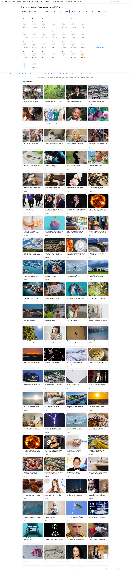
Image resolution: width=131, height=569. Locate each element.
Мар (47, 11)
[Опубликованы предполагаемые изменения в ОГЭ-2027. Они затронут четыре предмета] (98, 533)
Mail (2, 568)
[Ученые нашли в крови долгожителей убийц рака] (54, 161)
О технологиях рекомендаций (102, 568)
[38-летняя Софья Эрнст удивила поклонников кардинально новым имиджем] (76, 533)
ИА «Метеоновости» (126, 568)
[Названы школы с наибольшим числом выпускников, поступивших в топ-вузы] (54, 511)
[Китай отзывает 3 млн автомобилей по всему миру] (98, 95)
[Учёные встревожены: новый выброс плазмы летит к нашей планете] (33, 445)
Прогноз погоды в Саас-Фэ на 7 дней (60, 73)
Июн (66, 11)
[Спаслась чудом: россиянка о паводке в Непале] (54, 314)
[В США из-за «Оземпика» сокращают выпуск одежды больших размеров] (54, 117)
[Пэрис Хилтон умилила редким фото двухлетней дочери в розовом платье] (54, 445)
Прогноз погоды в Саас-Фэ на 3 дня (19, 73)
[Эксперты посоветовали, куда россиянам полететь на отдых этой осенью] (76, 226)
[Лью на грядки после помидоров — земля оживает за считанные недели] (98, 292)
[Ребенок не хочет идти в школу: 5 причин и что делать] (76, 314)
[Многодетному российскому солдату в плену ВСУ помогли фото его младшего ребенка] (33, 95)
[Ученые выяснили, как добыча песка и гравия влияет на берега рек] (54, 555)
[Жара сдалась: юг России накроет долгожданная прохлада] (98, 139)
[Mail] (2, 1)
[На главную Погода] (6, 1)
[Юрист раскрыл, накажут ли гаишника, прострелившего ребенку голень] (54, 183)
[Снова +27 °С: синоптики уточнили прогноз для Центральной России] (33, 336)
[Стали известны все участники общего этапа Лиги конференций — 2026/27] (54, 533)
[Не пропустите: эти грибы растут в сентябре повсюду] (54, 270)
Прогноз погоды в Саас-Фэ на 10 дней (81, 73)
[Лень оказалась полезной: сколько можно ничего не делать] (33, 183)
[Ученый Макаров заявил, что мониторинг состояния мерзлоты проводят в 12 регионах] (76, 358)
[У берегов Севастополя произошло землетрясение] (33, 270)
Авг (79, 11)
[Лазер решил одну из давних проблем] (76, 402)
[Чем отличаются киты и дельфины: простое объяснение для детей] (76, 292)
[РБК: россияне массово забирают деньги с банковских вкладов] (54, 226)
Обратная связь (112, 568)
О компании (6, 568)
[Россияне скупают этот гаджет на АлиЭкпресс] (33, 555)
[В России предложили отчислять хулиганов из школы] (33, 204)
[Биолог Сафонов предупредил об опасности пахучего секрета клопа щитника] (54, 336)
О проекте (79, 568)
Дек (105, 11)
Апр (54, 11)
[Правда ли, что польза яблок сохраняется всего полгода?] (33, 467)
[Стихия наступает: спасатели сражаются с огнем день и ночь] (33, 358)
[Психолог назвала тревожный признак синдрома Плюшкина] (98, 183)
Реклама (11, 568)
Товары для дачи (117, 73)
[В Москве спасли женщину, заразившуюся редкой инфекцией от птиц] (76, 445)
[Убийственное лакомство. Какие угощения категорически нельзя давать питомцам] (33, 117)
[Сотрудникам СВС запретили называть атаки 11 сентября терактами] (76, 489)
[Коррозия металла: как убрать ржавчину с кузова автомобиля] (98, 248)
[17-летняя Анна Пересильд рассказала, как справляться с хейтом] (54, 489)
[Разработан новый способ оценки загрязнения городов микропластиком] (54, 467)
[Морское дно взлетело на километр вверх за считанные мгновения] (33, 248)
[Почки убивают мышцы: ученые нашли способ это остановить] (33, 380)
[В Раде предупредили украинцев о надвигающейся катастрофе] (76, 511)
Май (60, 11)
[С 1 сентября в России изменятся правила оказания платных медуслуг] (98, 467)
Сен (86, 11)
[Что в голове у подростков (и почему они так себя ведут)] (33, 139)
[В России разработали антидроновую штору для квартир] (76, 380)
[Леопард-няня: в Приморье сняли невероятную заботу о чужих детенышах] (54, 95)
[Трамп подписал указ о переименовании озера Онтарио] (33, 511)
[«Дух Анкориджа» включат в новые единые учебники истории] (54, 204)
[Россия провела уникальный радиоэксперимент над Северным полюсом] (76, 270)
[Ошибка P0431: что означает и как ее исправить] (33, 533)
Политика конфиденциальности (88, 568)
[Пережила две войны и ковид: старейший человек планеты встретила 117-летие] (76, 139)
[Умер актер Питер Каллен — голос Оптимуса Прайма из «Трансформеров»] (76, 467)
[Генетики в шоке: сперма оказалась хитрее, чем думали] (54, 358)
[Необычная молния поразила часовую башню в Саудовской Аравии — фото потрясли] (54, 423)
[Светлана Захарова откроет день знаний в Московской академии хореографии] (98, 511)
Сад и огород (107, 73)
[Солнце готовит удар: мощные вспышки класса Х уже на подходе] (98, 204)
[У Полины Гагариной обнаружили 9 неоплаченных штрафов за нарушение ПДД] (76, 204)
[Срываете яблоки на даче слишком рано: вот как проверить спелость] (98, 161)
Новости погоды (97, 73)
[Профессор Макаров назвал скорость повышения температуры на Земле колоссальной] (98, 402)
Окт (92, 11)
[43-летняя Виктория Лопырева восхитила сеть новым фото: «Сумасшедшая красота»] (98, 380)
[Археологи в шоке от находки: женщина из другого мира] (33, 161)
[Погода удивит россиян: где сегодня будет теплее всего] (98, 270)
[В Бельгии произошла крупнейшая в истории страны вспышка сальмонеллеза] (33, 226)
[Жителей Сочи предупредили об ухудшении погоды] (98, 336)
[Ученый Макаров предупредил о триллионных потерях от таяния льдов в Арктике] (76, 423)
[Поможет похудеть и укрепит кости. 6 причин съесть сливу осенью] (98, 117)
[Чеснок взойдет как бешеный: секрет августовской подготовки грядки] (76, 183)
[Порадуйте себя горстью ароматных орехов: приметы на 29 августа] (54, 248)
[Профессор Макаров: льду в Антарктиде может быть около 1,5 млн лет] (33, 402)
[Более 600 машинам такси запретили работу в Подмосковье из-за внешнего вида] (33, 292)
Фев (41, 11)
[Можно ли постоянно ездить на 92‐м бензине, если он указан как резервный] (98, 226)
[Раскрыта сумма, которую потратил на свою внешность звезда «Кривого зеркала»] (76, 117)
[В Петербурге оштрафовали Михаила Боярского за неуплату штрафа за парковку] (76, 95)
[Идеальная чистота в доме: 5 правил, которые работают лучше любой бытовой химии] (33, 423)
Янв (35, 11)
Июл (73, 11)
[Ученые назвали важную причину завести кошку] (54, 139)
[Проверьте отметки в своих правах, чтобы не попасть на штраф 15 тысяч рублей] (54, 292)
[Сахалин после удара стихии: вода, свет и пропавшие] (33, 314)
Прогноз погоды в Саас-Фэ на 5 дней (39, 73)
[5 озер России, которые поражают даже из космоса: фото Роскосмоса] (76, 161)
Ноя (99, 11)
